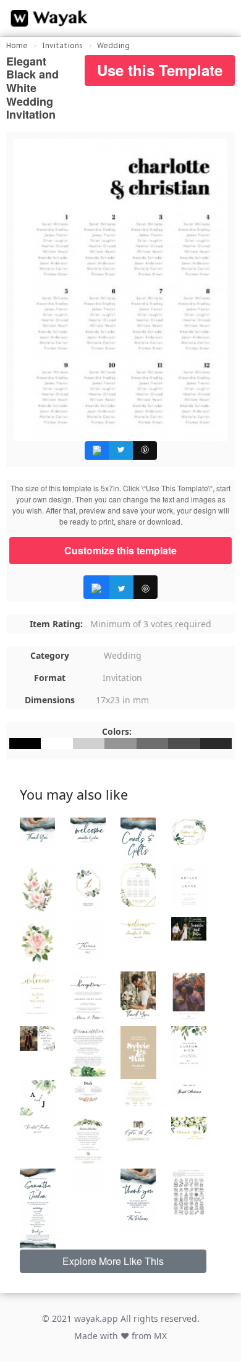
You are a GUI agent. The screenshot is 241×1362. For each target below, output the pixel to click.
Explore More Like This (113, 1261)
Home (17, 45)
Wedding (113, 45)
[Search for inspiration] (220, 18)
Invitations (62, 45)
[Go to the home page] (46, 18)
